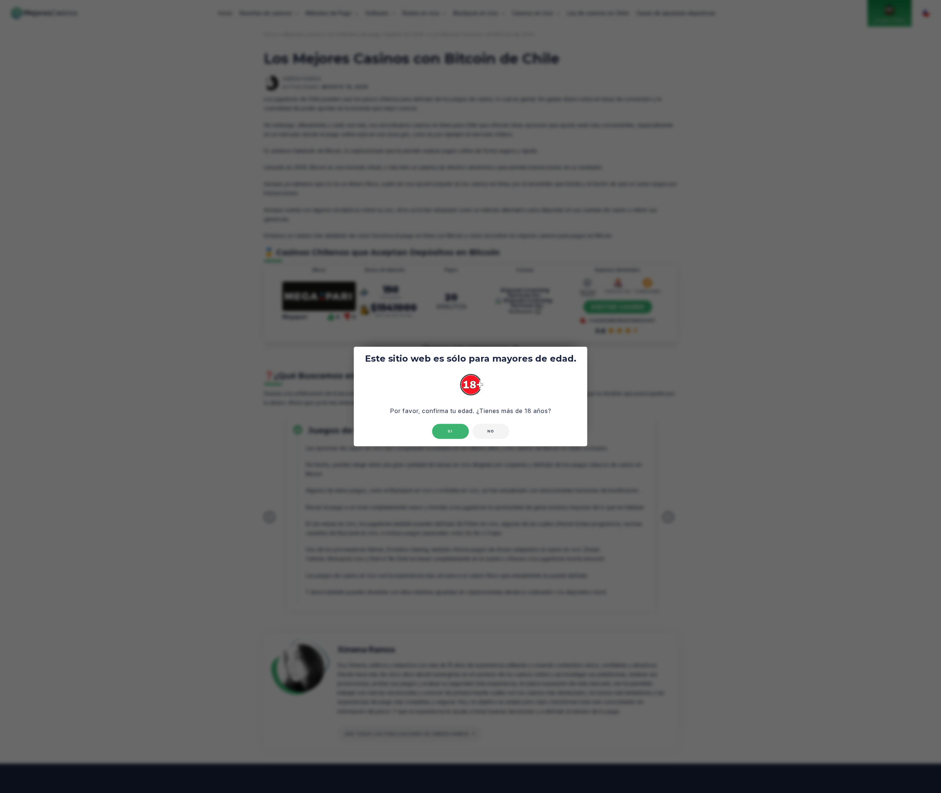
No (490, 432)
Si (450, 432)
